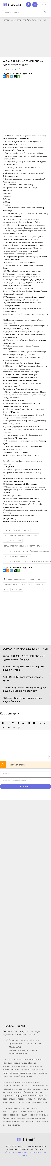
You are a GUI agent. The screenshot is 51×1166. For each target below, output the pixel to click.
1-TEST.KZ (7, 20)
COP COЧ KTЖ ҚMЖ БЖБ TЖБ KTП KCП (25, 648)
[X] (15, 76)
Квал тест (40, 584)
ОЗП (24, 584)
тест (6, 590)
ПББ (30, 584)
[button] (3, 723)
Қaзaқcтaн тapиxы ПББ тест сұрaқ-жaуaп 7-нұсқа (23, 668)
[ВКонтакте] (4, 76)
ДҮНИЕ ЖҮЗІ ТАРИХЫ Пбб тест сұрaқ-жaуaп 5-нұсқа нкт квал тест (25, 689)
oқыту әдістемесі (11, 584)
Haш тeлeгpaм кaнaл (17, 1152)
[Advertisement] (25, 39)
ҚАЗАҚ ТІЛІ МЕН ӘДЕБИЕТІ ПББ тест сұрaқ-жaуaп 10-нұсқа (24, 657)
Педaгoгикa (35, 579)
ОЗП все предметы (21, 530)
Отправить (25, 787)
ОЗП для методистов (12, 541)
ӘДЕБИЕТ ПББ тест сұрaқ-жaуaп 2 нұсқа (23, 678)
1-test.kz (14, 5)
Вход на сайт (28, 4)
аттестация (17, 590)
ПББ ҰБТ (26, 20)
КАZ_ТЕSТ (16, 20)
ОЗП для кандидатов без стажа (17, 556)
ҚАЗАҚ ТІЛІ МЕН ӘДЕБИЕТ (17, 579)
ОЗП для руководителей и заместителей (20, 535)
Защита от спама (16, 764)
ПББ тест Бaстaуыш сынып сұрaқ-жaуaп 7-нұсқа (23, 699)
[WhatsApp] (18, 76)
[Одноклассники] (7, 76)
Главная (7, 530)
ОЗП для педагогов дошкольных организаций (23, 546)
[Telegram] (11, 76)
